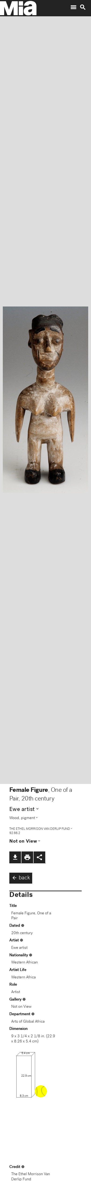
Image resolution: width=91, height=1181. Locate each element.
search (82, 7)
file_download (15, 857)
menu (73, 7)
